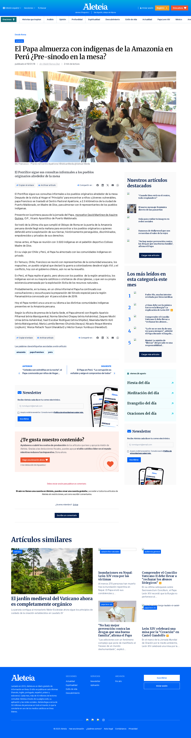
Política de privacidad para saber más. (69, 412)
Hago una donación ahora (33, 460)
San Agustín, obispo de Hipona (105, 12)
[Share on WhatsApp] (118, 185)
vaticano (17, 551)
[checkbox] (18, 413)
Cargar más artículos (150, 255)
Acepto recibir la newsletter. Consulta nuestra (52, 412)
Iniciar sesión (147, 8)
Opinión (62, 19)
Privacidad (133, 728)
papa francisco (37, 352)
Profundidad (77, 19)
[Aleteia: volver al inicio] (95, 6)
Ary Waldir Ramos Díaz (49, 63)
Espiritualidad (94, 19)
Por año (118, 681)
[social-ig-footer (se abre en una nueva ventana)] (103, 720)
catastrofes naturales (110, 551)
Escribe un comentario (67, 515)
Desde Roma (20, 34)
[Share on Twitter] (108, 185)
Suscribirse (162, 677)
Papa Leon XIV (164, 19)
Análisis (50, 19)
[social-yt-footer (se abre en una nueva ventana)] (87, 720)
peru (50, 352)
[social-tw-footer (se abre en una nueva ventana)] (98, 720)
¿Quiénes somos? (94, 728)
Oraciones (7, 19)
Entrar (75, 504)
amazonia (20, 352)
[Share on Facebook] (97, 185)
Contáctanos (120, 728)
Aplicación (94, 685)
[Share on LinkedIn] (103, 185)
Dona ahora (178, 8)
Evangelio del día (141, 403)
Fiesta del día (138, 383)
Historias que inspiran (31, 19)
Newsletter (95, 681)
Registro (160, 8)
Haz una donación (76, 728)
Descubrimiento (113, 19)
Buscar (43, 8)
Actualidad (147, 19)
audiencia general (152, 551)
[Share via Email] (113, 185)
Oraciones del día (141, 413)
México (179, 19)
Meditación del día (143, 393)
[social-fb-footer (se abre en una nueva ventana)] (93, 720)
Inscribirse (24, 418)
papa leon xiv (106, 604)
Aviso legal (108, 728)
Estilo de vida (131, 19)
